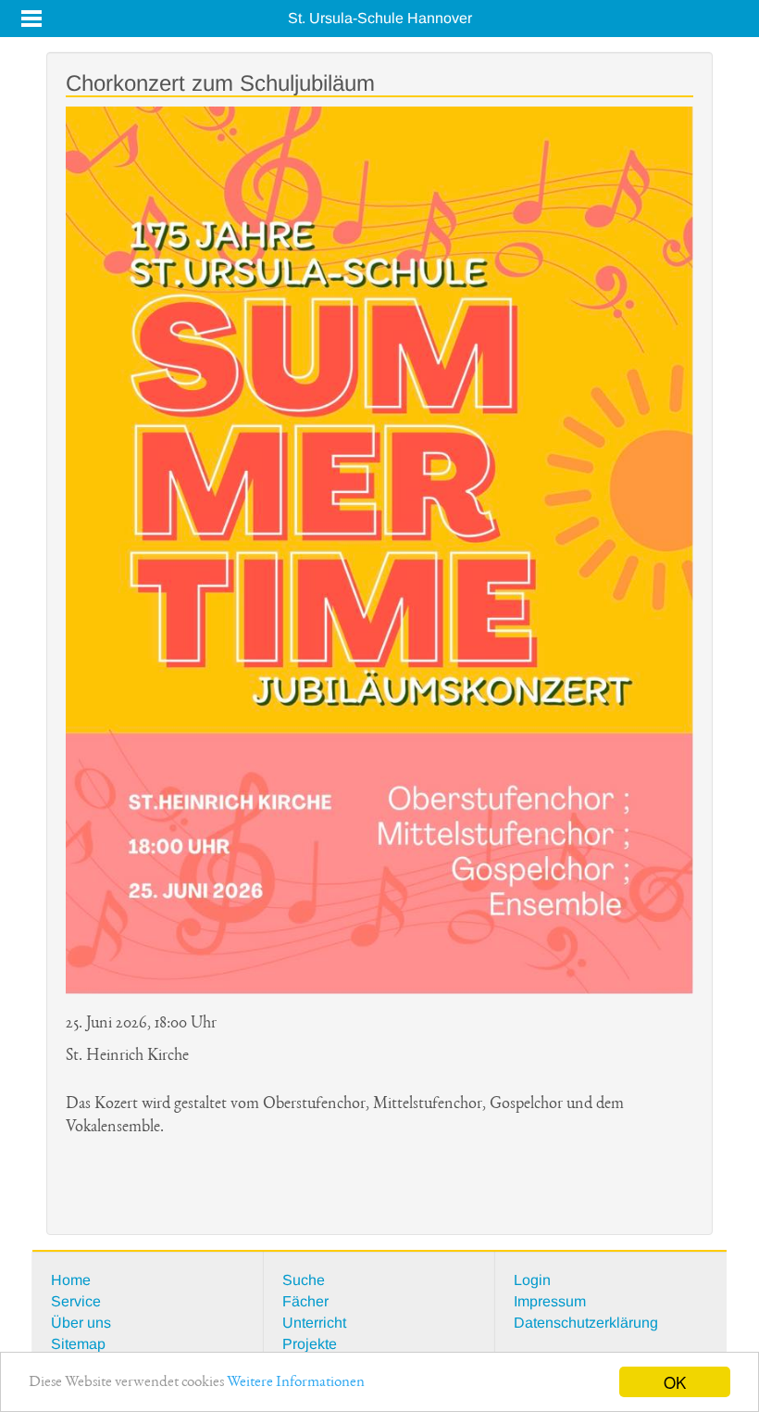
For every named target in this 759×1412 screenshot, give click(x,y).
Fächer (305, 1301)
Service (76, 1301)
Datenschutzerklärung (586, 1322)
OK (675, 1381)
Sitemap (78, 1344)
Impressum (550, 1301)
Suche (303, 1280)
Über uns (81, 1322)
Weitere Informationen (296, 1383)
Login (532, 1280)
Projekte (309, 1344)
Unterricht (314, 1322)
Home (71, 1280)
